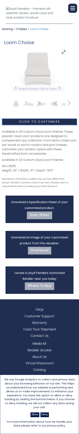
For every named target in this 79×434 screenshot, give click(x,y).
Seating (7, 29)
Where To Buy (39, 286)
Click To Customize (39, 121)
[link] (63, 52)
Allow (34, 414)
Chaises (21, 29)
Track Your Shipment (39, 329)
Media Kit (39, 343)
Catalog (39, 370)
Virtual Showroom (40, 363)
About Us (39, 357)
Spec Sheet (39, 215)
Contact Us (40, 336)
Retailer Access (39, 350)
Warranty (39, 323)
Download (40, 250)
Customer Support (39, 316)
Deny (44, 414)
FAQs (40, 309)
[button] (72, 8)
